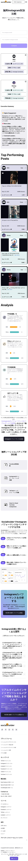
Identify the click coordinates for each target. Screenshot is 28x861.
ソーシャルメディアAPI (6, 750)
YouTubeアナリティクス (6, 774)
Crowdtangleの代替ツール (7, 787)
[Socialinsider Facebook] (5, 729)
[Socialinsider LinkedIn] (16, 729)
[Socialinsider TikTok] (2, 729)
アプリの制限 (4, 752)
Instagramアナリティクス (6, 763)
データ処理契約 (4, 852)
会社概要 (3, 828)
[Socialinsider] (6, 2)
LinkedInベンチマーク (6, 815)
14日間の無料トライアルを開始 (14, 613)
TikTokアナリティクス (6, 760)
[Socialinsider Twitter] (12, 729)
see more (17, 255)
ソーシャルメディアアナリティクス (8, 742)
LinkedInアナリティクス (6, 766)
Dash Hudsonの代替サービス (7, 782)
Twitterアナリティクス (6, 771)
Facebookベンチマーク (6, 809)
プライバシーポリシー (10, 850)
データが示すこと (4, 804)
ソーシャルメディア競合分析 (7, 744)
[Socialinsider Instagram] (9, 729)
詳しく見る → (17, 855)
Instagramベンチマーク (6, 806)
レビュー (3, 833)
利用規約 (2, 850)
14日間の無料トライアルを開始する (14, 714)
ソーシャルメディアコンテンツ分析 (8, 747)
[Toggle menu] (26, 2)
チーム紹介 (3, 831)
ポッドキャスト (4, 817)
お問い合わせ (4, 825)
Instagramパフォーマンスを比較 (14, 439)
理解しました (14, 858)
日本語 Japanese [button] (18, 2)
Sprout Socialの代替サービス (7, 784)
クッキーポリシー (11, 852)
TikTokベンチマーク (5, 812)
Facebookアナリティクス (6, 768)
